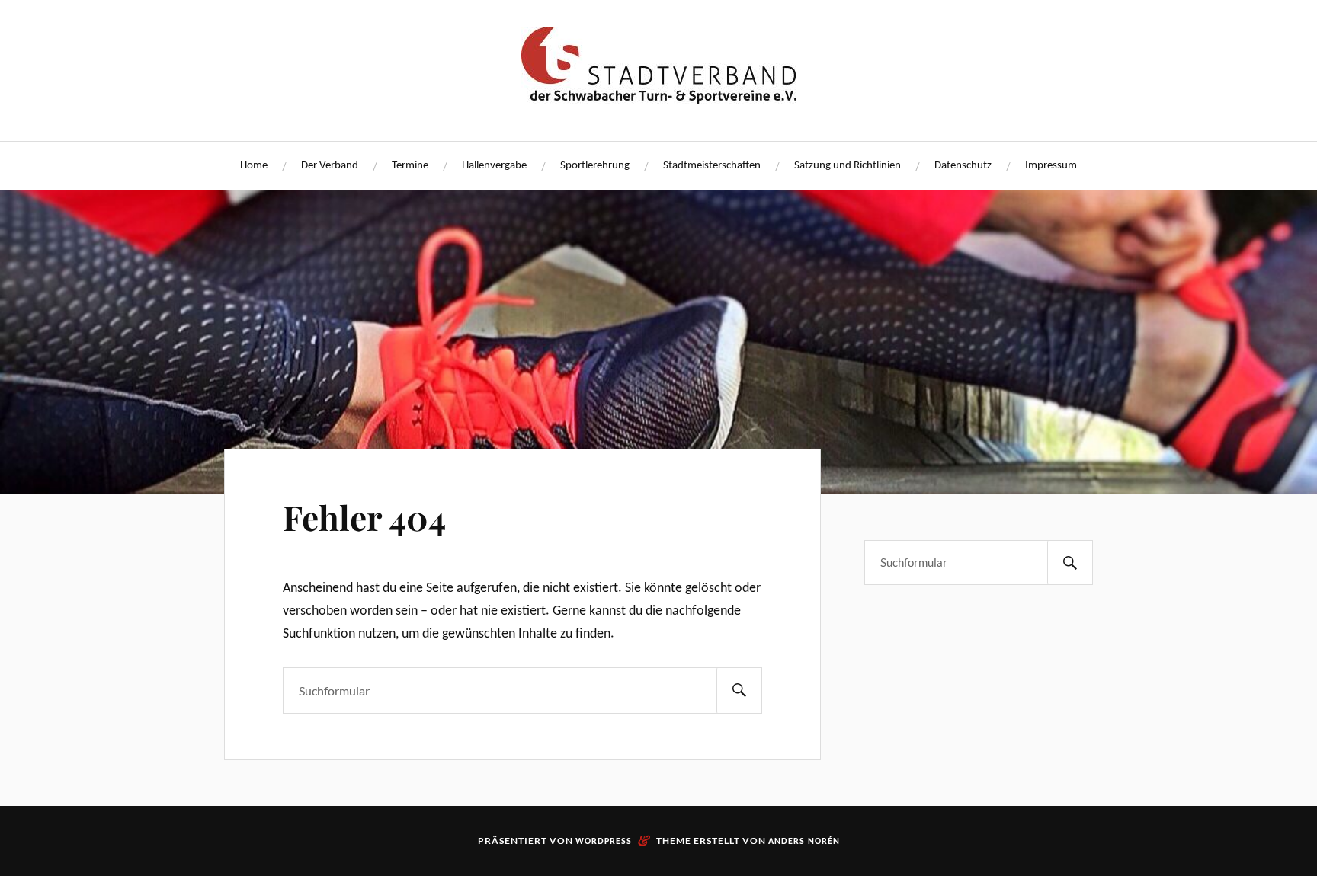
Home (254, 165)
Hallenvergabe (494, 165)
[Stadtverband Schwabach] (658, 96)
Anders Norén (804, 841)
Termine (410, 165)
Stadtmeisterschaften (712, 165)
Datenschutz (963, 165)
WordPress (603, 841)
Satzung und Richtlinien (847, 165)
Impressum (1051, 165)
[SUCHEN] (739, 690)
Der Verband (329, 165)
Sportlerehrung (595, 165)
